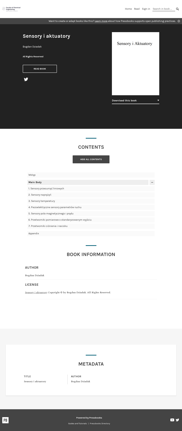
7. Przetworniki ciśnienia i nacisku (48, 226)
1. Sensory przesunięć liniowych (46, 188)
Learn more (101, 21)
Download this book (124, 100)
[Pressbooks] (5, 420)
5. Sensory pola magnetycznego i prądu (51, 213)
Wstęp (32, 174)
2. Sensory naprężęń (39, 194)
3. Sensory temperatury (41, 201)
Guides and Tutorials (77, 423)
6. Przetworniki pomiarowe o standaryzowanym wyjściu (60, 219)
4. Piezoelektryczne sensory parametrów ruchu (54, 207)
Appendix (33, 233)
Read (137, 8)
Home (128, 8)
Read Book (40, 68)
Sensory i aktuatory (36, 292)
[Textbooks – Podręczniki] (11, 8)
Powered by (89, 417)
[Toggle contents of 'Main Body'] (152, 182)
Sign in (146, 8)
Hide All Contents (91, 159)
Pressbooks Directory (100, 423)
